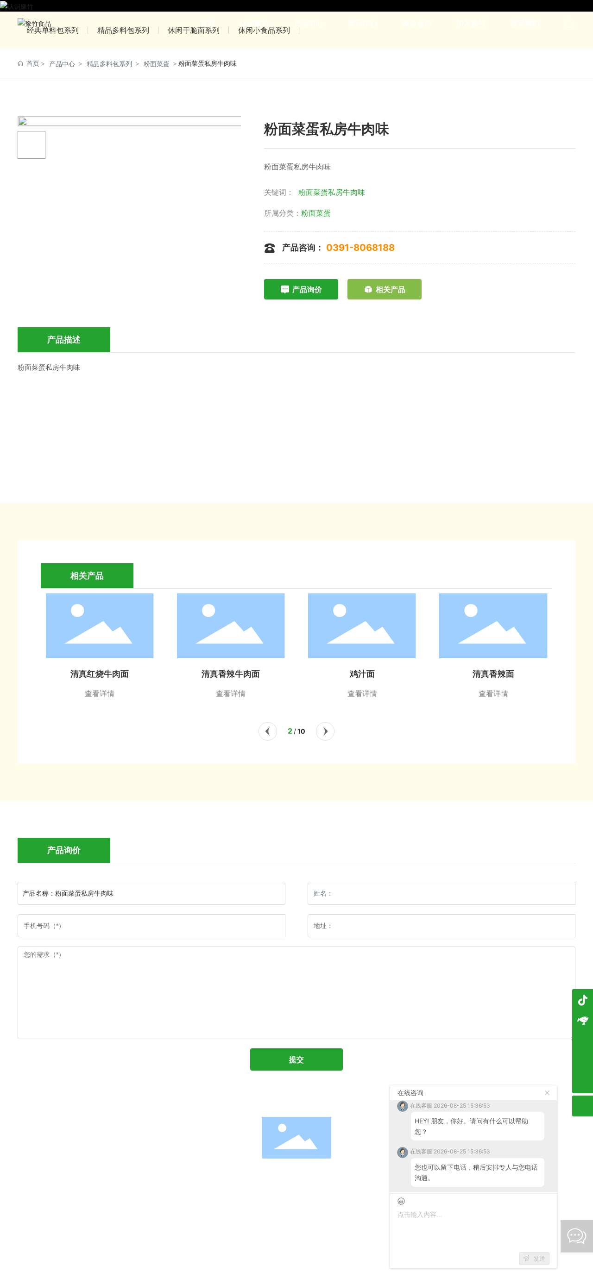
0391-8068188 (360, 247)
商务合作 (356, 1177)
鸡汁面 (362, 674)
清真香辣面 (493, 674)
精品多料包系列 (109, 64)
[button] (268, 731)
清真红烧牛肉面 (99, 674)
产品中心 (62, 64)
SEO (372, 1197)
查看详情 (99, 693)
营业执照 (345, 1197)
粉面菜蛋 (157, 64)
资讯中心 (296, 1177)
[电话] (582, 1062)
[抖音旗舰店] (582, 999)
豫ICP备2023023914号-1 (283, 1197)
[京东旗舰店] (582, 1020)
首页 (117, 1177)
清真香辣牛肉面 (231, 674)
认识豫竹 (177, 1177)
